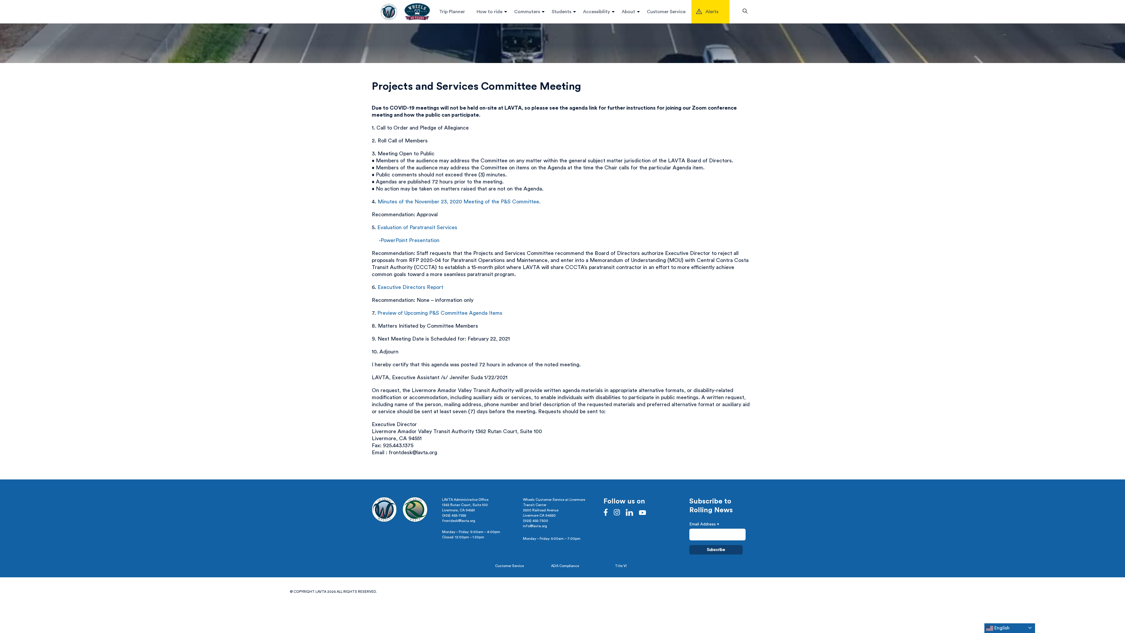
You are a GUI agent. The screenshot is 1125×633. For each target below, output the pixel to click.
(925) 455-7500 (535, 521)
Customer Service (666, 11)
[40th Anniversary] (417, 12)
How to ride (489, 11)
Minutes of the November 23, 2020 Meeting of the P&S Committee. (459, 201)
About (628, 11)
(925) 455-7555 (454, 515)
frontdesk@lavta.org (458, 521)
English (1001, 628)
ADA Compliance (565, 566)
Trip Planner (452, 11)
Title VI (621, 566)
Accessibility (596, 11)
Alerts (711, 11)
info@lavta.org (535, 526)
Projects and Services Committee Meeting (476, 86)
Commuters (527, 11)
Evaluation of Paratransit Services (417, 227)
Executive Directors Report (410, 287)
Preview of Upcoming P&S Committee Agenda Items (439, 313)
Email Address (704, 525)
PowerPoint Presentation (410, 240)
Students (561, 11)
